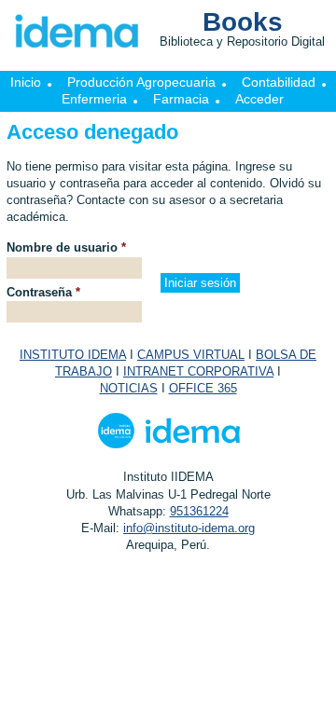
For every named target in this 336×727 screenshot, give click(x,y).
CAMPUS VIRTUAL (191, 355)
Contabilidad (278, 82)
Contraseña (43, 292)
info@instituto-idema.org (189, 528)
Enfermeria (94, 98)
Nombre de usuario (66, 247)
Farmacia (181, 98)
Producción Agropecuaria (141, 82)
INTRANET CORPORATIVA (198, 371)
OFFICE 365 (203, 388)
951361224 (199, 511)
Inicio (25, 82)
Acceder (259, 98)
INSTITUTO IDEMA (73, 355)
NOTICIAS (129, 388)
